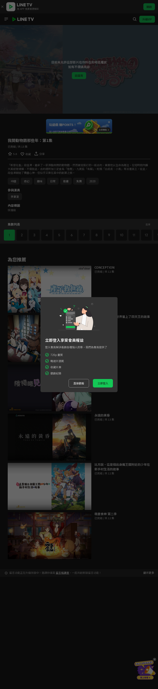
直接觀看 (78, 383)
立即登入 (102, 383)
